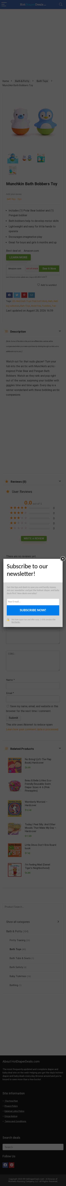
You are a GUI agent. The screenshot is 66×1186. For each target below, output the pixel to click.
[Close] (63, 559)
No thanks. (16, 622)
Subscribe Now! (33, 610)
